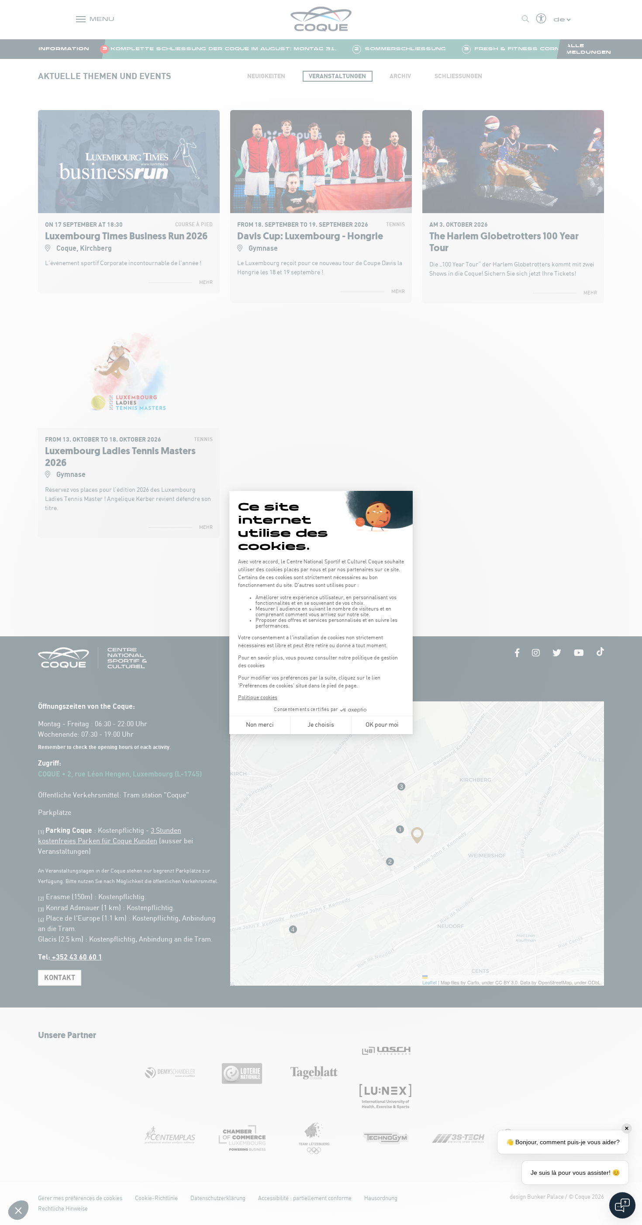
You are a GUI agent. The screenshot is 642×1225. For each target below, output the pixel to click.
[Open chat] (622, 1205)
